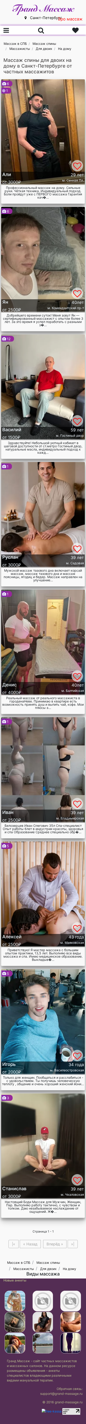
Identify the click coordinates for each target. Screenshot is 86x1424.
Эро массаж (70, 19)
